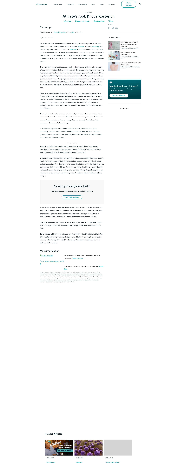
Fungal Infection (77, 258)
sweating (95, 46)
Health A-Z (70, 4)
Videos (102, 4)
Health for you (58, 4)
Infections (67, 21)
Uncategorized (99, 21)
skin (72, 32)
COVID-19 (112, 4)
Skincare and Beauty (82, 21)
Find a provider (129, 4)
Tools (93, 4)
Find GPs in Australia (72, 197)
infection (73, 49)
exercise (81, 46)
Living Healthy (82, 4)
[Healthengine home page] (41, 4)
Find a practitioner (118, 95)
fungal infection (60, 32)
